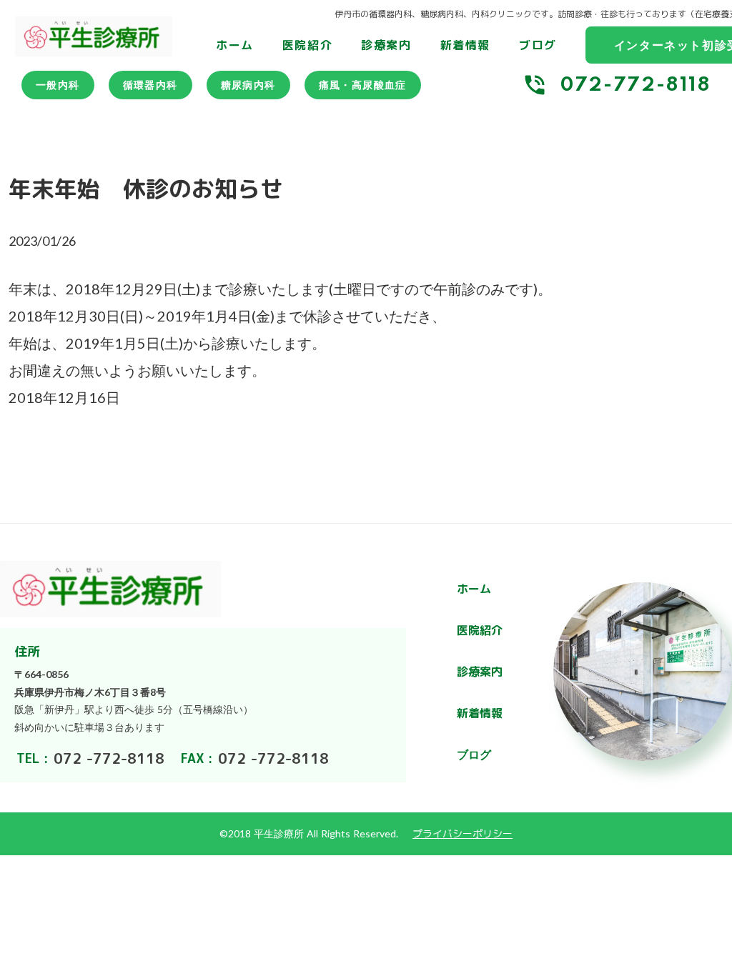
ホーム (235, 45)
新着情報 (465, 45)
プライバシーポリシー (462, 833)
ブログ (538, 45)
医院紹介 (307, 45)
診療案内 (386, 45)
